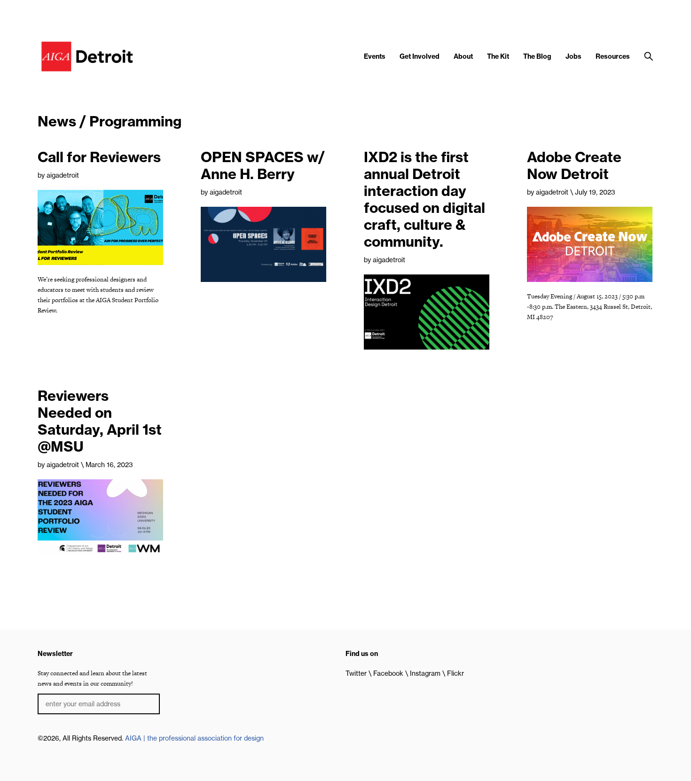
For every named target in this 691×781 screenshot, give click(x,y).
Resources (613, 56)
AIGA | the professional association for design (194, 738)
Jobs (573, 56)
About (463, 56)
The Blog (537, 56)
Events (374, 56)
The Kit (498, 56)
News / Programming (109, 121)
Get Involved (420, 56)
